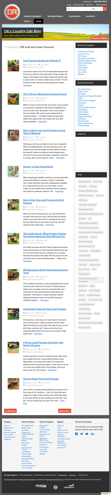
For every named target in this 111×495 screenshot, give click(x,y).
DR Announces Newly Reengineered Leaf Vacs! (45, 271)
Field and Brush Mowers (89, 227)
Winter (97, 313)
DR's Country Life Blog (22, 31)
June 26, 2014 (30, 240)
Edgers (80, 98)
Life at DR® (82, 72)
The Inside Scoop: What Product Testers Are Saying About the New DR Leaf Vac (44, 235)
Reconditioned (56, 16)
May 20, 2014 (30, 313)
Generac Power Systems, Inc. (55, 479)
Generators (82, 103)
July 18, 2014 (29, 137)
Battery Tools (83, 91)
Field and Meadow (85, 63)
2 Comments (45, 382)
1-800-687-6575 (100, 1)
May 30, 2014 (30, 277)
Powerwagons (83, 114)
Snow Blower (94, 290)
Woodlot (81, 74)
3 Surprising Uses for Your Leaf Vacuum (44, 309)
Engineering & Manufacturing (91, 214)
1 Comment (42, 137)
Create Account (78, 5)
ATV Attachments (84, 89)
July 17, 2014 (29, 170)
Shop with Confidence (61, 442)
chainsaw (83, 186)
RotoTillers (82, 118)
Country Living (83, 54)
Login (69, 5)
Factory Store (8, 428)
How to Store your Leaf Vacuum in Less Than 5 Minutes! (44, 132)
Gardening (82, 65)
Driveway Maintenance (88, 190)
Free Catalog (61, 445)
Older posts (10, 411)
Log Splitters (82, 109)
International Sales (63, 439)
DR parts (99, 195)
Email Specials (101, 5)
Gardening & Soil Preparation (91, 232)
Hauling (94, 237)
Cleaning (93, 186)
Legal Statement (9, 437)
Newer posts (64, 411)
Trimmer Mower (84, 125)
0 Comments (44, 64)
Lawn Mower (95, 251)
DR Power (83, 200)
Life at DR (83, 264)
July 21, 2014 (29, 98)
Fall (89, 218)
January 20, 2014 (31, 349)
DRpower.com (63, 475)
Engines (82, 218)
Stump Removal (93, 295)
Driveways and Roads (86, 58)
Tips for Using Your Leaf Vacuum (41, 378)
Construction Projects (86, 51)
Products (60, 425)
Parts (27, 21)
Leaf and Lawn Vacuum (87, 107)
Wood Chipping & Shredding (91, 322)
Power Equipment (33, 16)
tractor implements (86, 304)
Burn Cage (97, 181)
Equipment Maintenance (87, 60)
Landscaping (83, 67)
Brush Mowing (85, 181)
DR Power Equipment (12, 12)
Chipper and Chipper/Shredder (89, 96)
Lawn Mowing (84, 255)
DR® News (82, 56)
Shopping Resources (61, 435)
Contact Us (87, 1)
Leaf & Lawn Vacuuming (89, 260)
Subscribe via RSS (99, 38)
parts (94, 269)
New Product (84, 269)
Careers (6, 425)
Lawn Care (82, 69)
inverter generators (87, 246)
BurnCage (82, 93)
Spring (81, 295)
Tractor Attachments (85, 123)
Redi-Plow (83, 286)
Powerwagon (84, 274)
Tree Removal (84, 309)
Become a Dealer (10, 432)
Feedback (7, 439)
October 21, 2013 (31, 382)
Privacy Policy (8, 435)
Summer (82, 299)
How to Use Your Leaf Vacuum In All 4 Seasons (43, 201)
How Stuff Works (86, 241)
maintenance (94, 264)
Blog (38, 21)
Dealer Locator (62, 430)
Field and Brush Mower (87, 100)
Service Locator (62, 432)
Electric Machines (86, 209)
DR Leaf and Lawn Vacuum (34, 67)
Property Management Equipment (88, 279)
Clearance (75, 16)
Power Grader (83, 112)
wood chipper (84, 318)
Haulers (81, 105)
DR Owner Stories (86, 195)
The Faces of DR (95, 299)
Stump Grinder (83, 121)
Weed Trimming (85, 313)
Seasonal (83, 290)
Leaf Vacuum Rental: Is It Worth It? (42, 60)
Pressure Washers (85, 116)
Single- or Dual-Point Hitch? (38, 166)
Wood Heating (85, 327)
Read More (27, 85)
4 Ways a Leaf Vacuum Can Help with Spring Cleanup (43, 344)
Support (91, 16)
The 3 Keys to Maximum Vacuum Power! (45, 94)
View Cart (89, 5)
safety (92, 286)
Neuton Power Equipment (27, 479)
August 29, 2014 (30, 64)
